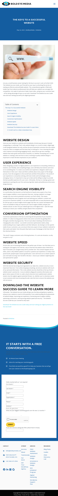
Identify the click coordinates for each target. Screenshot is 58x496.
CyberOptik (37, 493)
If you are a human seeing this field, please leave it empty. (23, 428)
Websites (38, 30)
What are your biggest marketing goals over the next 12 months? (25, 411)
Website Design (11, 111)
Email (8, 393)
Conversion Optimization (14, 119)
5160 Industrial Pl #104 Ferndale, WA (11, 456)
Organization (10, 397)
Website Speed (11, 122)
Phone (8, 402)
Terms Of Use (26, 495)
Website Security (12, 125)
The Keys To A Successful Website (15, 108)
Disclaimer (41, 495)
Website (9, 406)
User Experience (12, 113)
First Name (9, 384)
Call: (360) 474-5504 (12, 461)
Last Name (9, 389)
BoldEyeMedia (30, 30)
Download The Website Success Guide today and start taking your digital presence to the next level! (28, 306)
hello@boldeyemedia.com (13, 451)
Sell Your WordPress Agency (24, 466)
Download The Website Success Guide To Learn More (22, 127)
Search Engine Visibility (14, 116)
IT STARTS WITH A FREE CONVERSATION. (19, 130)
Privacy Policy (17, 495)
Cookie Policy (34, 495)
